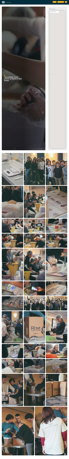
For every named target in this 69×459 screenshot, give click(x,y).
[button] (4, 75)
